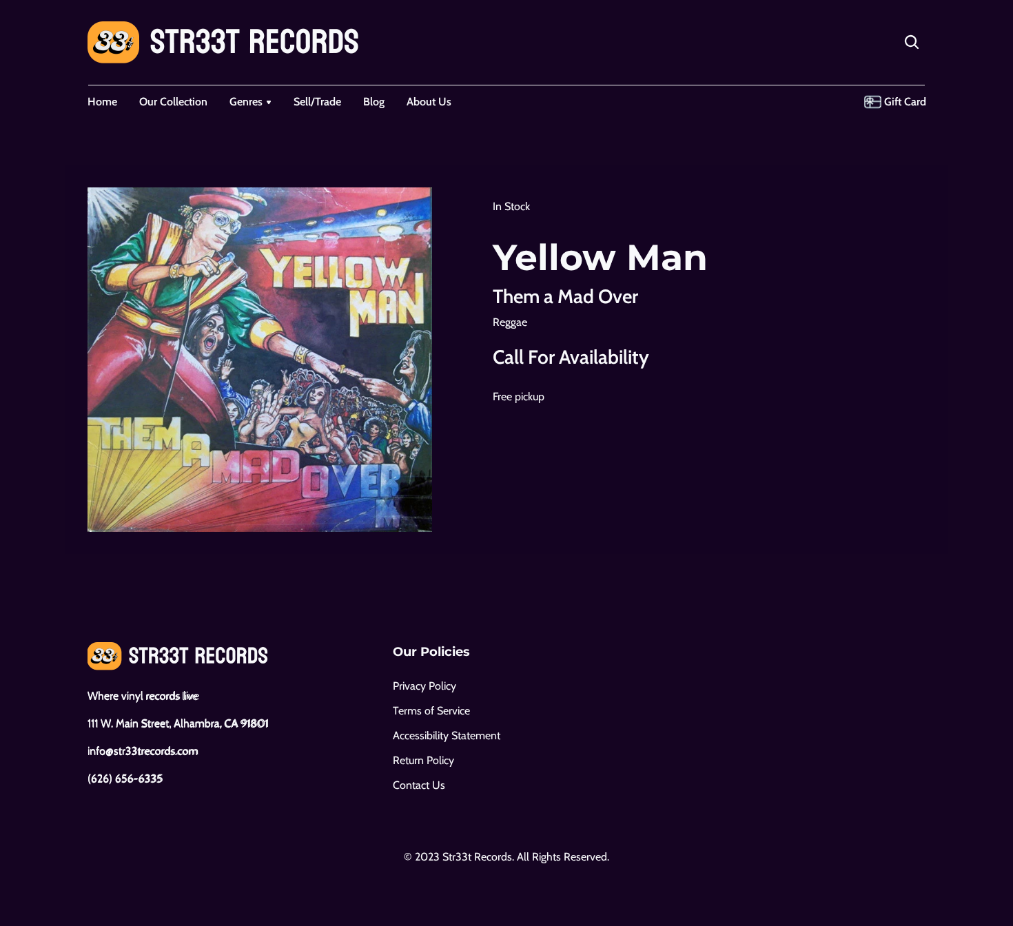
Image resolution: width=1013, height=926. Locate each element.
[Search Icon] (911, 42)
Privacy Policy (424, 685)
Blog (374, 101)
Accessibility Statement (446, 735)
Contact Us (419, 785)
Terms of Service (431, 710)
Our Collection (173, 101)
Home (102, 101)
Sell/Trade (317, 101)
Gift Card (905, 101)
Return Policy (423, 760)
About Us (429, 101)
